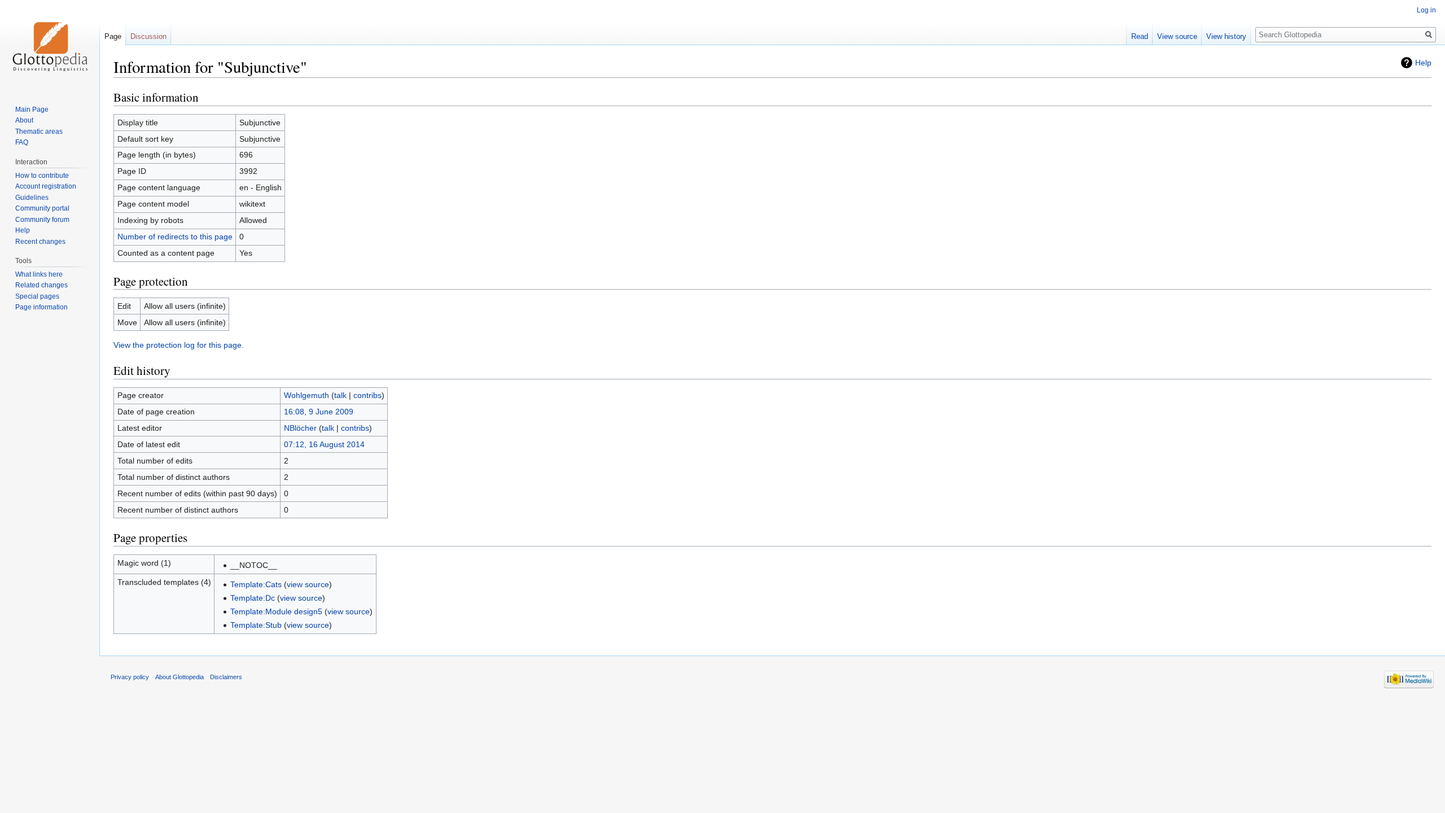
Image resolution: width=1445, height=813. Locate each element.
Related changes (41, 285)
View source (1177, 36)
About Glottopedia (179, 677)
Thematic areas (39, 132)
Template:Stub (256, 625)
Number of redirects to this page (175, 236)
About (24, 120)
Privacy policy (130, 677)
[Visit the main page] (50, 45)
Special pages (37, 296)
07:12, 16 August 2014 (324, 444)
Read (1139, 36)
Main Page (32, 109)
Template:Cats (256, 584)
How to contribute (42, 176)
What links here (39, 274)
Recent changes (40, 242)
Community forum (42, 220)
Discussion (148, 36)
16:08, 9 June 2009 (318, 411)
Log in (1426, 10)
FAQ (21, 142)
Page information (41, 307)
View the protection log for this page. (178, 344)
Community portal (42, 208)
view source (308, 584)
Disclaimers (226, 677)
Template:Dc (252, 597)
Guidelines (32, 198)
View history (1226, 36)
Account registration (45, 186)
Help (1423, 62)
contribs (367, 395)
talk (340, 395)
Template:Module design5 (276, 611)
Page (112, 36)
